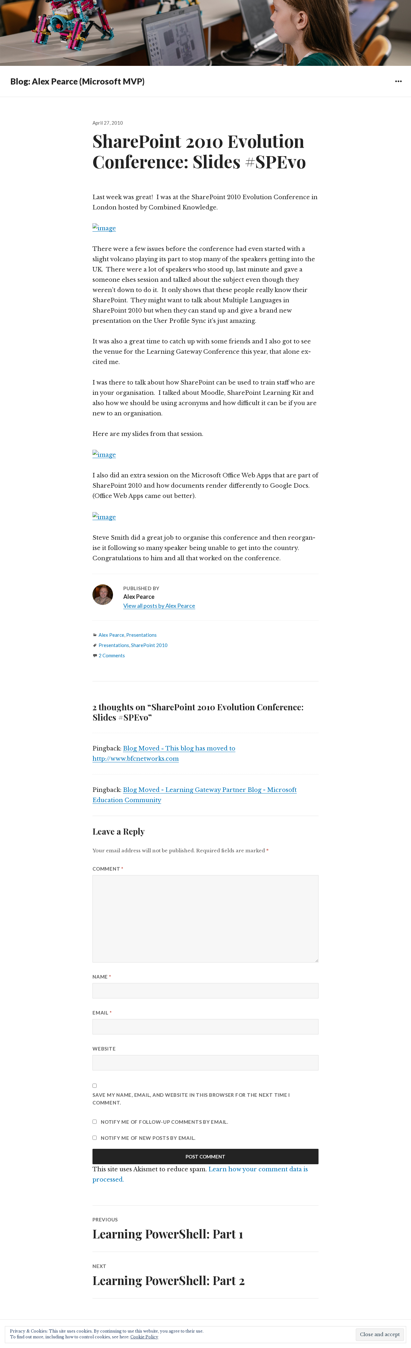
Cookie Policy (144, 1337)
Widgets (398, 85)
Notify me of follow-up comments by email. (164, 1122)
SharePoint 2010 (149, 645)
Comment (108, 869)
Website (104, 1048)
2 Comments (112, 655)
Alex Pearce (111, 635)
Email (102, 1012)
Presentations (141, 635)
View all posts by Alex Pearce (159, 605)
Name (101, 977)
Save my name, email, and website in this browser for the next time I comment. (191, 1098)
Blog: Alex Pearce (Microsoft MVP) (77, 81)
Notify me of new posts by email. (148, 1138)
